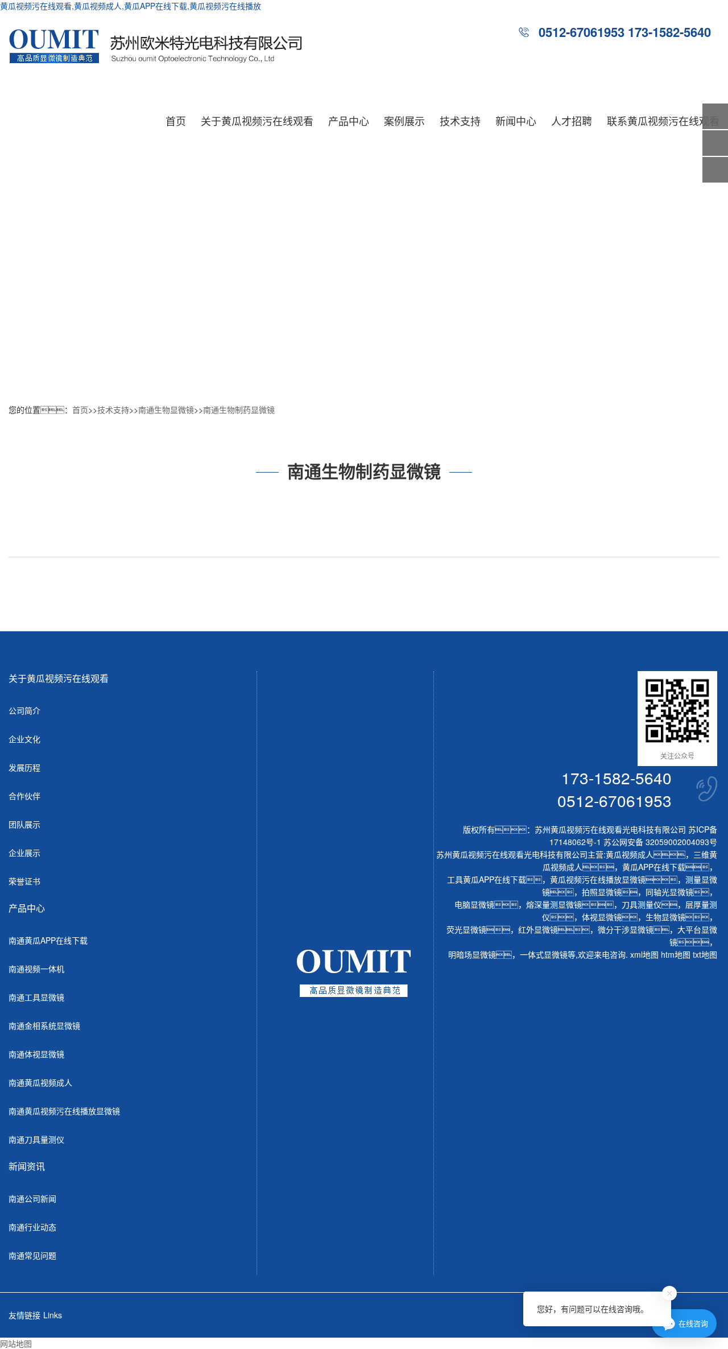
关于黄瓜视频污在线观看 (257, 120)
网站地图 (16, 1343)
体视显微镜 (602, 916)
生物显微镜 (665, 916)
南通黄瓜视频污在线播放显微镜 (64, 1110)
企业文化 (24, 738)
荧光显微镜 (466, 929)
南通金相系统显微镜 (44, 1025)
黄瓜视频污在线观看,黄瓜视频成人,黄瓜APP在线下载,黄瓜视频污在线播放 (130, 5)
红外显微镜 (538, 929)
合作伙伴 (24, 795)
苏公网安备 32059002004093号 (659, 841)
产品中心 (348, 120)
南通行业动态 (32, 1226)
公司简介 (24, 710)
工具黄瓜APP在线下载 (486, 879)
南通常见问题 (32, 1255)
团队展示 (24, 824)
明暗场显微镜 (472, 954)
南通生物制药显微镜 (239, 409)
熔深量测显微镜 (554, 904)
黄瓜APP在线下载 (653, 866)
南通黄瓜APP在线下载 (48, 940)
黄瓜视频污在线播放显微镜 (598, 879)
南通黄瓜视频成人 (40, 1082)
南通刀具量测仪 (36, 1139)
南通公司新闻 (32, 1198)
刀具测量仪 (641, 904)
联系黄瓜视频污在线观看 (663, 120)
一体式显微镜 (544, 954)
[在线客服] (715, 143)
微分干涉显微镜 (625, 929)
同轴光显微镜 (669, 891)
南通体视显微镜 (36, 1054)
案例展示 (404, 120)
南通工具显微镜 (36, 997)
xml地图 (644, 954)
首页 (176, 120)
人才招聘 (571, 120)
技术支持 (460, 120)
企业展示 (24, 852)
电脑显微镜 (474, 904)
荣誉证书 (24, 881)
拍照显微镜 (602, 891)
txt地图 (705, 954)
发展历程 (24, 767)
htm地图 (675, 954)
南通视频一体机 (36, 968)
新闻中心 (515, 120)
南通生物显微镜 (166, 409)
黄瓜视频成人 (629, 854)
